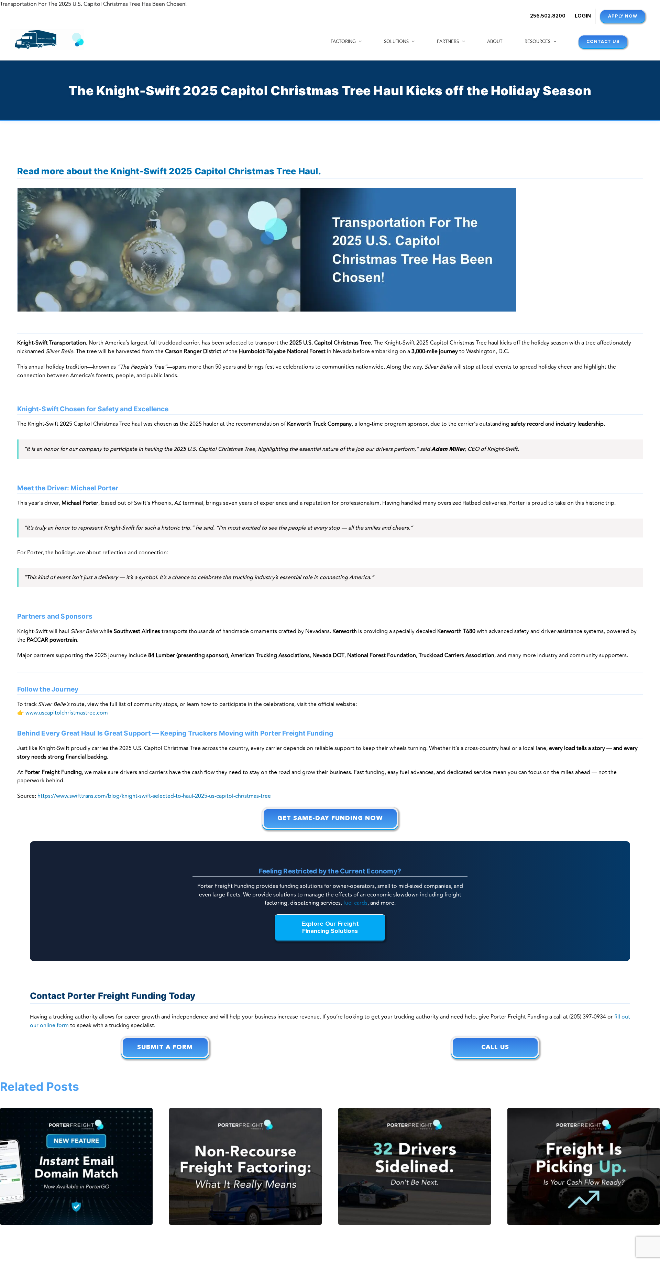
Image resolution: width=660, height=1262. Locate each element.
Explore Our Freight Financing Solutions (330, 927)
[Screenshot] (266, 190)
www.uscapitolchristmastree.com (66, 713)
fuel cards (355, 903)
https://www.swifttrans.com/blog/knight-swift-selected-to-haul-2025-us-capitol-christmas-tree (154, 796)
